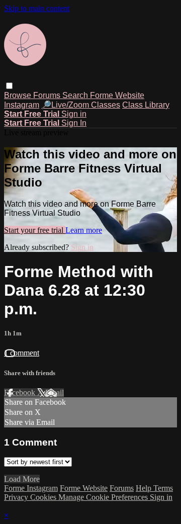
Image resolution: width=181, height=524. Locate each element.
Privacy (17, 497)
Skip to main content (36, 8)
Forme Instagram (31, 488)
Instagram (21, 105)
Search (76, 95)
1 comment (21, 352)
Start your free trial (34, 230)
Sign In (73, 123)
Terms (163, 488)
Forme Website (117, 95)
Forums (47, 95)
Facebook (20, 392)
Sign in (73, 114)
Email (54, 392)
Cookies (44, 497)
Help (144, 488)
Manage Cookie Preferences (104, 497)
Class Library (145, 105)
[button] (9, 85)
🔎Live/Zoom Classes (80, 105)
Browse (18, 95)
